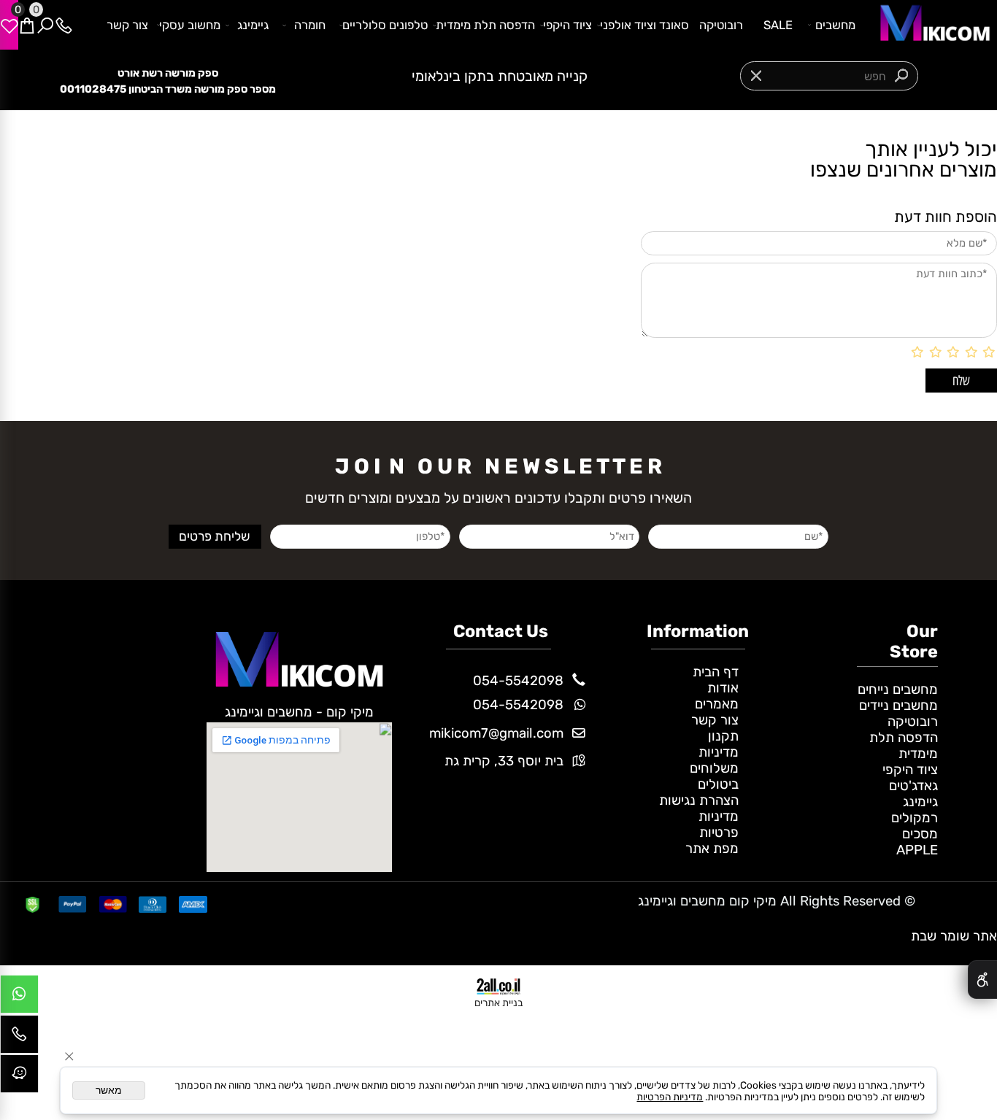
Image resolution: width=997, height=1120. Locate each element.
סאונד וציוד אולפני (644, 25)
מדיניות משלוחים (714, 760)
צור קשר (127, 25)
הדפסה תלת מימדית (485, 25)
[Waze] (19, 1077)
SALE (778, 25)
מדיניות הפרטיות (669, 1096)
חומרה (310, 25)
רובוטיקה (721, 25)
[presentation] (354, 76)
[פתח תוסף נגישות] (982, 979)
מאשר (109, 1090)
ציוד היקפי (567, 25)
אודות (723, 688)
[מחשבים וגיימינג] (930, 24)
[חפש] (45, 25)
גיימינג (253, 25)
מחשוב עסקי (189, 25)
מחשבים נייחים (898, 689)
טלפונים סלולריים (385, 25)
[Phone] (64, 25)
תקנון (723, 736)
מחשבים (835, 25)
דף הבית (716, 672)
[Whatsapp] (19, 997)
